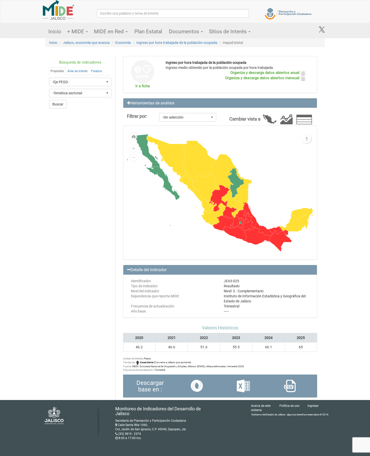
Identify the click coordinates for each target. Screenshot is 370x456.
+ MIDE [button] (76, 31)
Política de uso (289, 406)
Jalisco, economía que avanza (86, 43)
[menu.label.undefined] (306, 138)
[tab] (220, 103)
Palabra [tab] (96, 71)
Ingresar (313, 406)
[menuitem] (221, 205)
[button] (220, 103)
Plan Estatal (148, 31)
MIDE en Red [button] (109, 31)
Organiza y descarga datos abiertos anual (265, 72)
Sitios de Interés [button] (228, 31)
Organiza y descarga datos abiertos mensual (263, 78)
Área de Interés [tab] (77, 71)
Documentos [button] (184, 31)
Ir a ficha (142, 86)
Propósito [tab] (57, 71)
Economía (123, 43)
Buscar (57, 104)
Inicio (54, 31)
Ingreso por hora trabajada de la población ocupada (176, 43)
